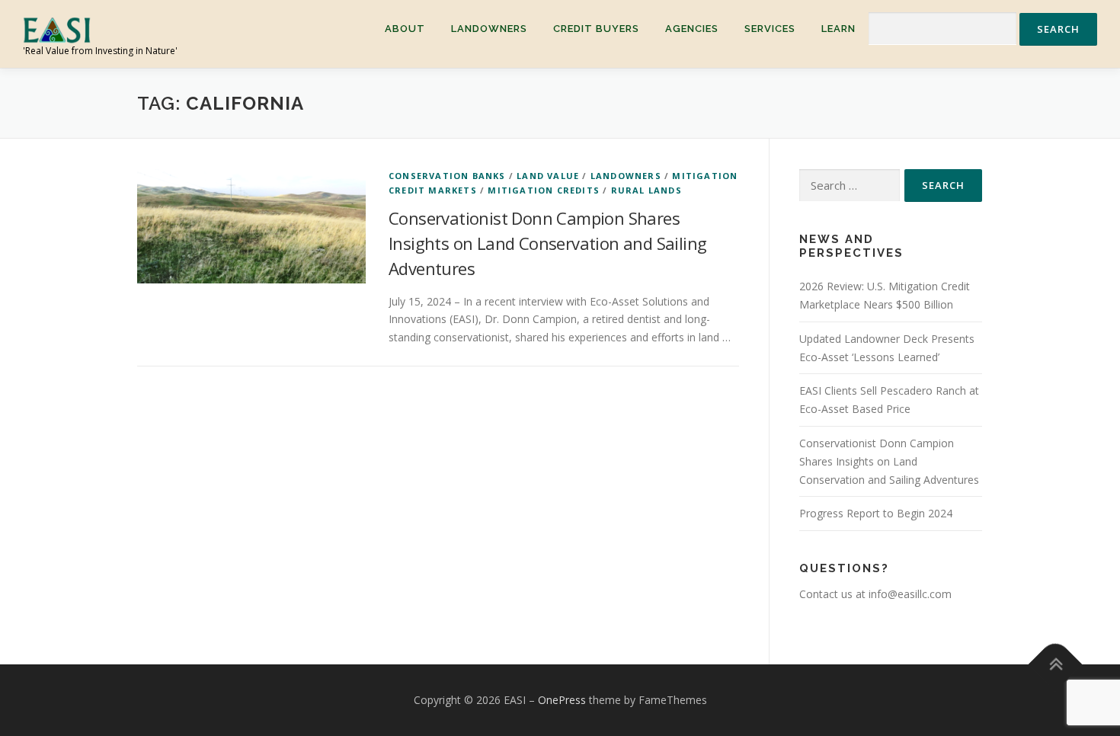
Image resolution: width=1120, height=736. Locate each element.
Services (769, 28)
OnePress (562, 700)
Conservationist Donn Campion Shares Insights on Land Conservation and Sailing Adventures (547, 243)
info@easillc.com (910, 594)
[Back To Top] (1056, 665)
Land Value (548, 175)
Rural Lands (646, 190)
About (405, 28)
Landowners (489, 28)
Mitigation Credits (544, 190)
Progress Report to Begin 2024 (875, 513)
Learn (838, 28)
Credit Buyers (596, 28)
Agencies (691, 28)
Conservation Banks (447, 175)
